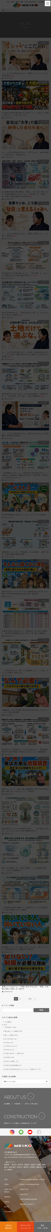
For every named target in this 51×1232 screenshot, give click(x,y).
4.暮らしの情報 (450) (10, 1035)
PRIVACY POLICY (27, 1204)
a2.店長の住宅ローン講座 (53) (13, 1053)
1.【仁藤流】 (7, 1022)
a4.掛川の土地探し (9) (10, 1061)
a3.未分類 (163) (8, 1057)
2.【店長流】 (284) (9, 1027)
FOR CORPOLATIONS (28, 1199)
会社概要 (7, 1103)
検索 (41, 1010)
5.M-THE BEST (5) (10, 1039)
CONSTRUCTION (20, 1116)
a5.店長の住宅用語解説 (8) (12, 1065)
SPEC (6, 1184)
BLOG (6, 1207)
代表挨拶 (17, 1103)
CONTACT (24, 1194)
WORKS (7, 1197)
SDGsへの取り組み (31, 1103)
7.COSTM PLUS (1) (10, 1046)
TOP (6, 1179)
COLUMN (8, 1212)
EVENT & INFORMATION (29, 1184)
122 (29, 999)
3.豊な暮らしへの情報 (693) (12, 1031)
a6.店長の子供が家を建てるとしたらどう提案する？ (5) (22, 1069)
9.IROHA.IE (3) (8, 1050)
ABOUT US (15, 1097)
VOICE (7, 1202)
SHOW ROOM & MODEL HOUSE (32, 1179)
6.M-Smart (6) (8, 1042)
